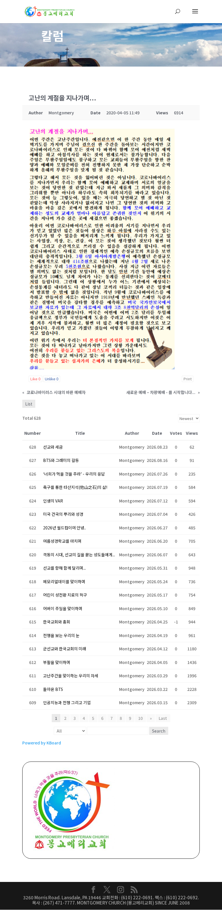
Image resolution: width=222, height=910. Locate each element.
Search (158, 731)
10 (140, 718)
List (28, 404)
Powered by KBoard (41, 743)
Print (188, 378)
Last (163, 718)
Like (35, 378)
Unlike (51, 378)
